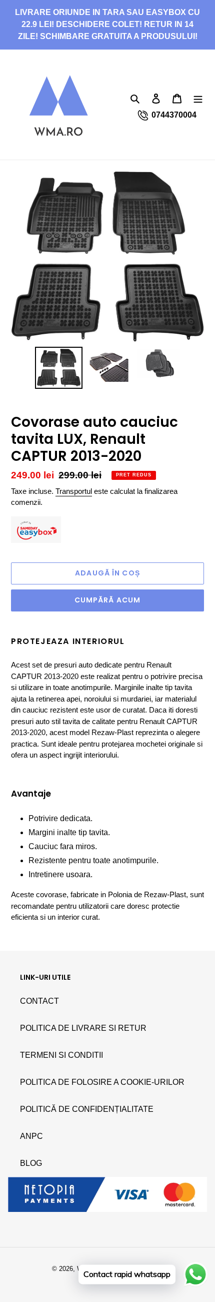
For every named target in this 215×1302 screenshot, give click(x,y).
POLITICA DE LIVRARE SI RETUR (83, 1028)
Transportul (74, 491)
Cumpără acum (107, 600)
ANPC (31, 1136)
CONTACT (39, 1001)
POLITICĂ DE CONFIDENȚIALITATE (87, 1109)
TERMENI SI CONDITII (61, 1055)
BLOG (31, 1163)
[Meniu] (198, 98)
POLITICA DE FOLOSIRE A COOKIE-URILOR (102, 1082)
